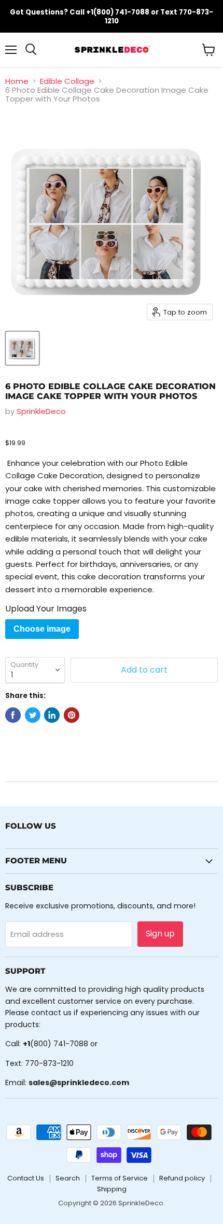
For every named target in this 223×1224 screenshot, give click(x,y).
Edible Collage (67, 81)
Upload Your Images (46, 609)
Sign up (160, 934)
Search (67, 1178)
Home (17, 81)
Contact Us (25, 1178)
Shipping (112, 1189)
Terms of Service (119, 1178)
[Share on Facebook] (13, 715)
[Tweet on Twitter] (32, 715)
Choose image (42, 628)
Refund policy (182, 1178)
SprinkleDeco (41, 411)
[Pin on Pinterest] (71, 715)
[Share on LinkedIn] (52, 715)
